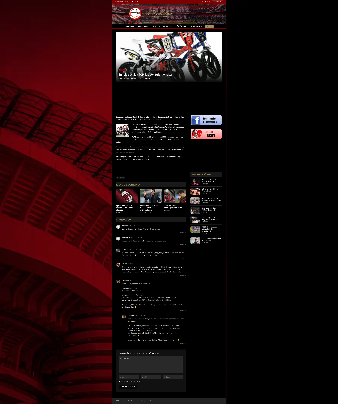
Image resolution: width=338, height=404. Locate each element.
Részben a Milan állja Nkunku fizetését (209, 180)
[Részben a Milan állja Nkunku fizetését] (195, 181)
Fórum (209, 26)
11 (174, 210)
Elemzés (122, 70)
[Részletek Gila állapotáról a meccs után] (195, 240)
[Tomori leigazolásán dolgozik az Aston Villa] (195, 219)
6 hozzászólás (146, 79)
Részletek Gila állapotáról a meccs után (211, 239)
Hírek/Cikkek (143, 26)
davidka (125, 226)
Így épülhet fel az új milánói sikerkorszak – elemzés (125, 208)
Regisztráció (218, 1)
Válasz (182, 232)
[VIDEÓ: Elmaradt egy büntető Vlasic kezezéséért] (195, 229)
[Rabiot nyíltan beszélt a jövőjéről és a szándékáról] (195, 200)
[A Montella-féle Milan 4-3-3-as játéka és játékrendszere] (151, 196)
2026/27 (155, 26)
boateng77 (126, 237)
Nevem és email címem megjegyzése (132, 381)
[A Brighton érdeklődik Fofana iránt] (195, 191)
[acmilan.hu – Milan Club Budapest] (150, 14)
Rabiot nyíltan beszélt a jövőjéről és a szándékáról (211, 200)
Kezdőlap (130, 26)
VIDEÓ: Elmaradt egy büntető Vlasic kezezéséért (209, 229)
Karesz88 (125, 280)
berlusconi (120, 177)
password (131, 315)
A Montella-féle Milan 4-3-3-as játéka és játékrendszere (150, 208)
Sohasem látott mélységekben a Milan (173, 207)
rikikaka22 (125, 249)
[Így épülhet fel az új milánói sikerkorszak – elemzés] (127, 196)
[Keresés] (203, 2)
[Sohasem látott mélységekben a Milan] (175, 196)
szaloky (126, 79)
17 (150, 212)
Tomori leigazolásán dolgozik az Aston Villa (210, 219)
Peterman (125, 264)
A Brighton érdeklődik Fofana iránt (210, 190)
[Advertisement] (151, 101)
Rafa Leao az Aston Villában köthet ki (209, 209)
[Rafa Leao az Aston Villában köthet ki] (195, 210)
